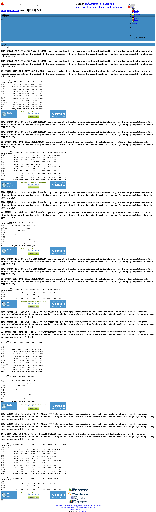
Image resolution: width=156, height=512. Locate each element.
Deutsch (136, 18)
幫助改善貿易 (83, 511)
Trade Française (78, 505)
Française (137, 16)
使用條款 (72, 509)
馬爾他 (94, 3)
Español (136, 11)
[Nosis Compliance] (78, 495)
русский (136, 23)
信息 (87, 3)
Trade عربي (91, 507)
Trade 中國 (74, 507)
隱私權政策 (79, 509)
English (136, 12)
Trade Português (65, 507)
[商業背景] (78, 491)
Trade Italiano (97, 505)
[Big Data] (78, 499)
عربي (135, 21)
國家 (2, 19)
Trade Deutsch (88, 505)
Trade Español (59, 505)
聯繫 (85, 509)
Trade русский (83, 507)
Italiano (136, 20)
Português (137, 14)
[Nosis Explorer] (78, 503)
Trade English (68, 505)
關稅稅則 (3, 45)
